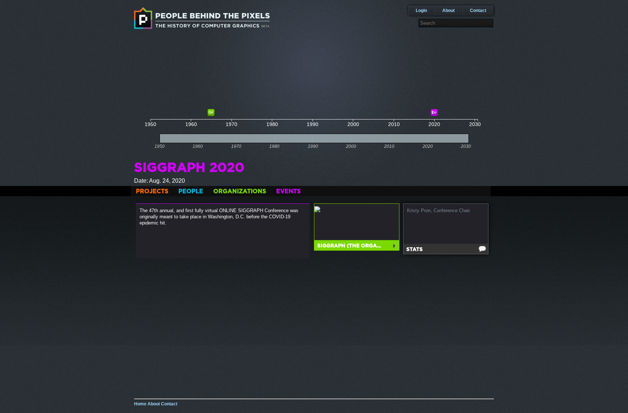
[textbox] (456, 23)
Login (421, 10)
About (448, 10)
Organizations (239, 191)
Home (140, 403)
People (190, 191)
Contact (478, 10)
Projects (152, 191)
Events (288, 191)
